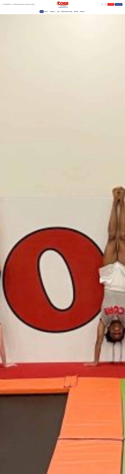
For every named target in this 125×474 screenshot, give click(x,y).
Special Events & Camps (66, 11)
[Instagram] (105, 4)
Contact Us (82, 11)
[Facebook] (102, 4)
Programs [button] (52, 11)
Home (41, 11)
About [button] (46, 11)
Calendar (76, 11)
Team (58, 11)
